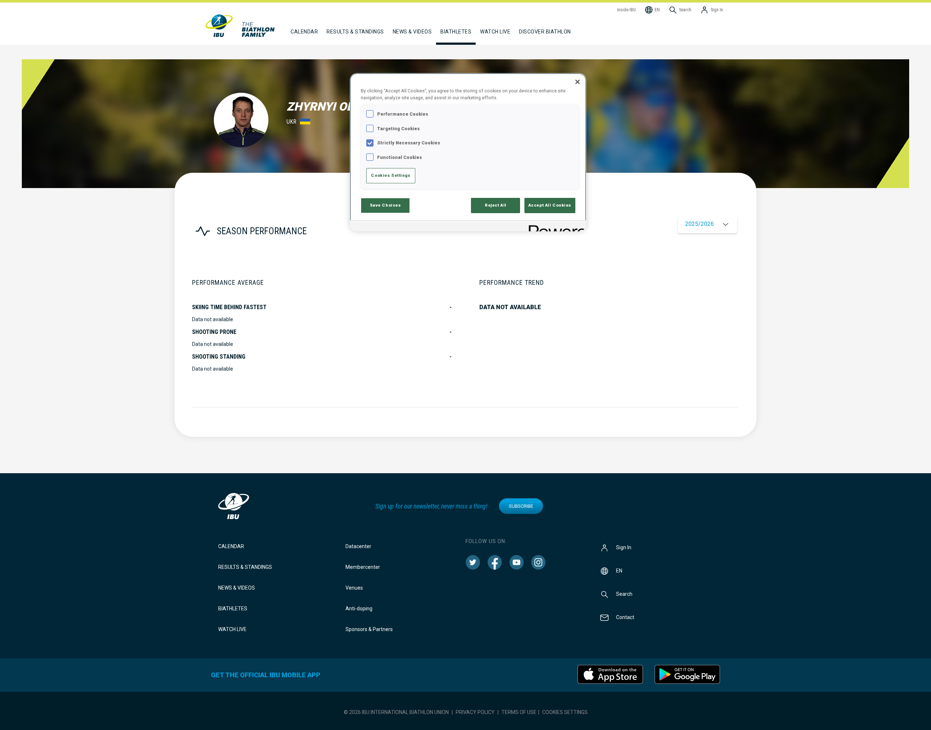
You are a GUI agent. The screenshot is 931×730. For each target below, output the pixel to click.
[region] (468, 152)
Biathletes (232, 608)
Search (624, 594)
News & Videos (236, 588)
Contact (625, 617)
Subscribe (521, 506)
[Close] (578, 82)
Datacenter (358, 546)
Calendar (231, 546)
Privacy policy (475, 712)
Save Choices (385, 205)
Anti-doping (358, 608)
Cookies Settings (565, 712)
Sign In (623, 547)
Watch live (495, 32)
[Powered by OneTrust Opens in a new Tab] (555, 226)
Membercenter (362, 567)
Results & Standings (245, 567)
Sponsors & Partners (369, 629)
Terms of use (519, 712)
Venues (354, 588)
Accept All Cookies (549, 205)
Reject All (496, 205)
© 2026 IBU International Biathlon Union (396, 712)
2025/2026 (699, 223)
